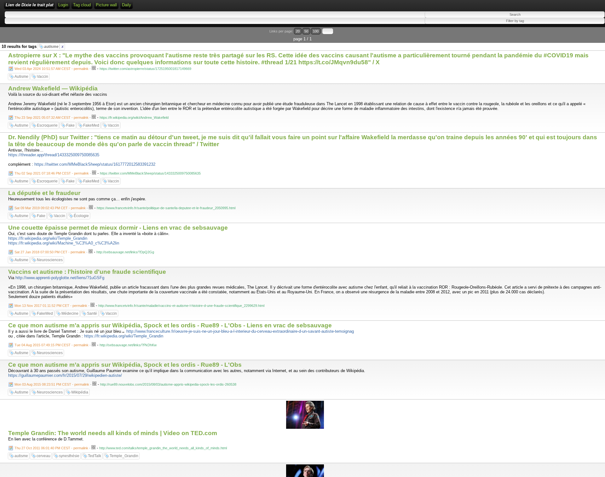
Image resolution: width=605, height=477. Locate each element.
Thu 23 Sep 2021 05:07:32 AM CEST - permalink (51, 117)
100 (316, 31)
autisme (54, 46)
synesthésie (69, 456)
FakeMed (91, 125)
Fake (70, 125)
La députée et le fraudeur (44, 193)
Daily (126, 5)
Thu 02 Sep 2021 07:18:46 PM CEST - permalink (51, 173)
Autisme (21, 76)
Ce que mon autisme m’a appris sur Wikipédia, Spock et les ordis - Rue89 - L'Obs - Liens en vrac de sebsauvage (170, 325)
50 (306, 31)
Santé (92, 313)
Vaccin (42, 76)
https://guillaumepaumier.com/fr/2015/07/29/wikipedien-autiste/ (65, 375)
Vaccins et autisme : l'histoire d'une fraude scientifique (87, 271)
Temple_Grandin (124, 456)
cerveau (43, 456)
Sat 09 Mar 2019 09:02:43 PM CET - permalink (50, 208)
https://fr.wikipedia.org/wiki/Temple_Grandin (47, 238)
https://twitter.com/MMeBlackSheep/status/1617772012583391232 (94, 164)
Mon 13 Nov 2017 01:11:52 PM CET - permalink (50, 305)
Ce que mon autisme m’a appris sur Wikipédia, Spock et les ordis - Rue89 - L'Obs (125, 364)
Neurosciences (50, 260)
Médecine (69, 313)
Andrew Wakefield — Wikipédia (53, 88)
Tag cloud (82, 5)
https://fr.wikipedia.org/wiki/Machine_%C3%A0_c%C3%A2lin (63, 243)
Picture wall (106, 5)
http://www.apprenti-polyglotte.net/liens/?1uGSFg (59, 277)
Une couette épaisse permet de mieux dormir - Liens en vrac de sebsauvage (118, 227)
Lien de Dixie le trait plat (29, 5)
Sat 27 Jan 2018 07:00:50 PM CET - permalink (49, 252)
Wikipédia (79, 392)
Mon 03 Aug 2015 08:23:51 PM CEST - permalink (51, 384)
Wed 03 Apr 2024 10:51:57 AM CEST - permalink (51, 69)
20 (298, 31)
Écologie (81, 216)
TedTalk (94, 456)
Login (63, 5)
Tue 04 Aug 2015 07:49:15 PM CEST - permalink (51, 345)
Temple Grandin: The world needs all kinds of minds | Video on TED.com (112, 433)
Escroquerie (47, 125)
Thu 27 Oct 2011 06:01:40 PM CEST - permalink (51, 448)
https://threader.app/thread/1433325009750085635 (53, 154)
